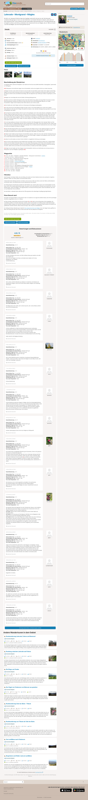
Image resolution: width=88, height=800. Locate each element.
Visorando (5, 11)
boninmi (69, 16)
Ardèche (43, 155)
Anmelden (81, 8)
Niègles (30, 166)
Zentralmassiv (42, 40)
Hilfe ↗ (19, 8)
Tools (5, 8)
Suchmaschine (38, 772)
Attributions (61, 49)
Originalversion (76, 27)
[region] (71, 42)
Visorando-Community (8, 793)
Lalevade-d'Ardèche (42, 42)
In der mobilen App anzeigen (14, 62)
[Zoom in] (83, 35)
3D (81, 48)
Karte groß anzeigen (71, 65)
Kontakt (5, 791)
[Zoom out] (83, 38)
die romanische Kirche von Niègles (32, 208)
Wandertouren (12, 8)
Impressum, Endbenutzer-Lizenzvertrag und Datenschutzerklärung (13, 788)
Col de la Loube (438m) (19, 161)
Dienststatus (39, 797)
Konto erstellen (74, 8)
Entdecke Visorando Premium (42, 55)
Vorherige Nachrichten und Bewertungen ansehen (30, 628)
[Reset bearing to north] (83, 40)
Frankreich (37, 38)
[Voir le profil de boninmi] (62, 19)
